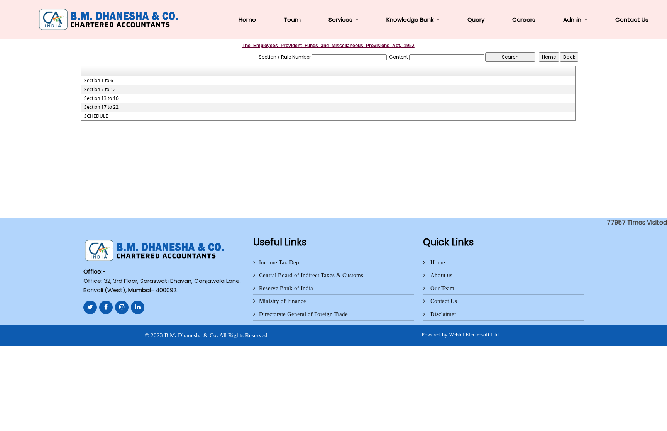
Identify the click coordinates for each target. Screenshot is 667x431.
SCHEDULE (96, 116)
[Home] (110, 18)
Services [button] (341, 19)
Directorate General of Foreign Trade (303, 314)
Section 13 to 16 (101, 98)
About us (441, 275)
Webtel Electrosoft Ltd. (474, 335)
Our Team (442, 288)
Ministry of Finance (282, 301)
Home (247, 19)
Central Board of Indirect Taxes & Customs (311, 275)
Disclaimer (443, 314)
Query (475, 19)
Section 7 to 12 (100, 89)
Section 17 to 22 (101, 107)
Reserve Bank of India (286, 288)
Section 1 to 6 (98, 81)
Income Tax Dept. (280, 262)
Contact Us (631, 19)
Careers (523, 19)
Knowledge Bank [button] (410, 19)
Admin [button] (573, 19)
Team (292, 19)
